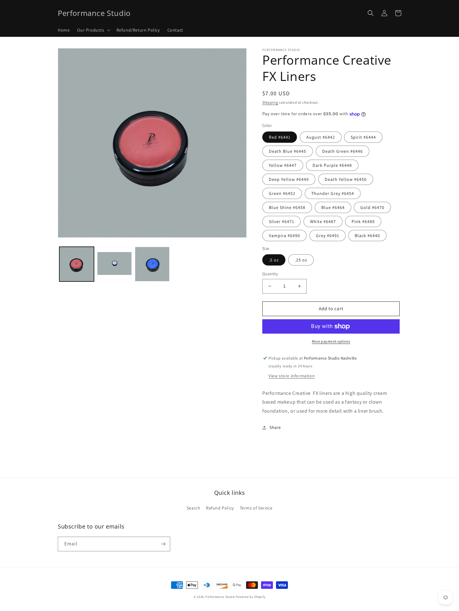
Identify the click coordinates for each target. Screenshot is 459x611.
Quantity (270, 273)
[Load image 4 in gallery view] (114, 264)
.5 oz (274, 260)
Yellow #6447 (283, 165)
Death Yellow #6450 (346, 179)
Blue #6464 (333, 207)
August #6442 (320, 137)
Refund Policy (220, 508)
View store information (292, 376)
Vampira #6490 (284, 235)
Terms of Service (256, 508)
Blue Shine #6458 (287, 207)
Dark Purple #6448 (332, 165)
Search (193, 508)
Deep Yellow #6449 (289, 179)
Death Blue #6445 (287, 151)
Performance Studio (220, 597)
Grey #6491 (327, 235)
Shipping (270, 102)
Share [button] (275, 427)
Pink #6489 (363, 221)
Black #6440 (367, 235)
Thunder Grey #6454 (332, 193)
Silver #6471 (281, 221)
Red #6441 (279, 137)
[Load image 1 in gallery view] (76, 264)
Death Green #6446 (342, 151)
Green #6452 (282, 193)
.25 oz (301, 260)
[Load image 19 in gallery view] (152, 264)
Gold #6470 (372, 207)
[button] (92, 30)
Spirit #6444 (363, 137)
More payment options (331, 341)
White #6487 (323, 221)
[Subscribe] (163, 544)
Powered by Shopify (251, 597)
